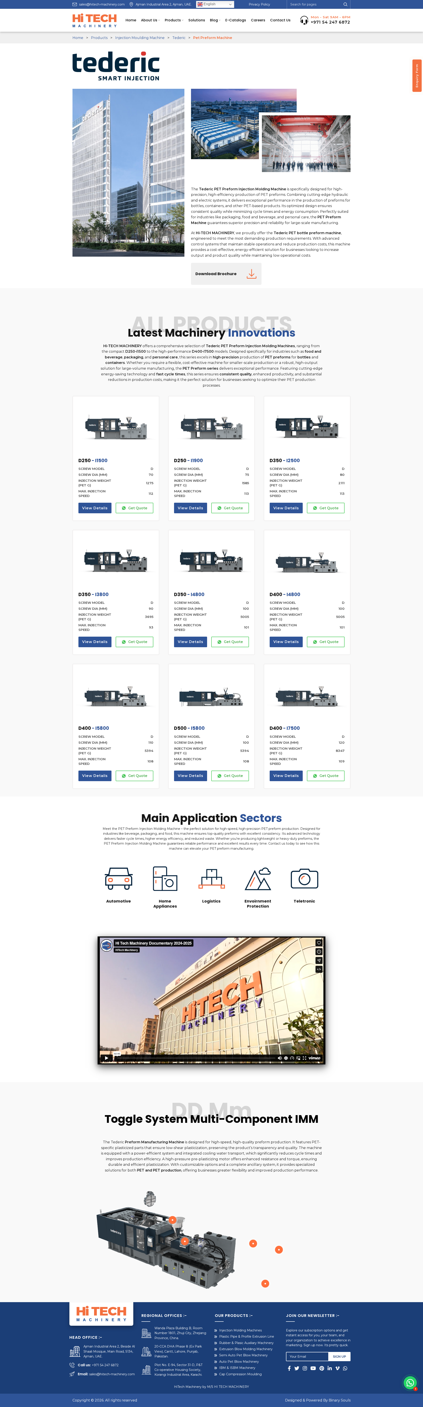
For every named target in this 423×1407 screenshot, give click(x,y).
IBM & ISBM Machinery (237, 1368)
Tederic (179, 38)
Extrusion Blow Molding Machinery (246, 1349)
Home (77, 38)
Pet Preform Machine (212, 38)
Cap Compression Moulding (240, 1374)
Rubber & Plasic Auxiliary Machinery (246, 1343)
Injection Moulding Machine (140, 38)
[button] (410, 1382)
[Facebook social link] (290, 1368)
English (209, 4)
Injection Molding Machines (240, 1330)
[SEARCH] (345, 4)
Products (99, 38)
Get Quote (137, 508)
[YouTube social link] (313, 1368)
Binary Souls (340, 1400)
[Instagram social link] (305, 1368)
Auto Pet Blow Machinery (239, 1362)
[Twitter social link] (297, 1368)
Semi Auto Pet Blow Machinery (243, 1355)
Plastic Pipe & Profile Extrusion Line (246, 1336)
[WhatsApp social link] (345, 1368)
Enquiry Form (417, 75)
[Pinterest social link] (322, 1368)
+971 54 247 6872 (330, 22)
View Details (95, 508)
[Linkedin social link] (330, 1368)
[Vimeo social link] (337, 1368)
